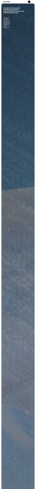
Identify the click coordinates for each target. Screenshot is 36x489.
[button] (29, 2)
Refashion (6, 1)
